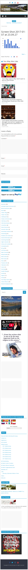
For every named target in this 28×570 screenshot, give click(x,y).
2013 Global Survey (7, 450)
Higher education (5, 242)
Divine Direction (4, 227)
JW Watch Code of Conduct (7, 463)
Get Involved (4, 442)
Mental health (4, 254)
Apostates (3, 204)
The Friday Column (5, 279)
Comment (4, 138)
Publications (4, 265)
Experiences (3, 440)
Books (2, 210)
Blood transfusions (5, 208)
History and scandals (5, 244)
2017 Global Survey (7, 458)
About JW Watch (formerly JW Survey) (9, 436)
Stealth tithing (4, 271)
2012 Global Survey (7, 448)
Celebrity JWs (4, 216)
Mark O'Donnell (4, 252)
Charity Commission (5, 219)
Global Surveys (4, 444)
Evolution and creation (6, 235)
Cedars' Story (4, 214)
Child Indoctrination (5, 223)
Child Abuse (3, 221)
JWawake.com (4, 469)
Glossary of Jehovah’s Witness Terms (11, 473)
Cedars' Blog (4, 212)
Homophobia (4, 246)
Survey (2, 277)
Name (3, 158)
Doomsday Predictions (6, 231)
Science (3, 267)
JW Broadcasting (4, 461)
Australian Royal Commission (7, 206)
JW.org (2, 248)
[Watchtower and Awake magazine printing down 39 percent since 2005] (8, 85)
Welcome (3, 478)
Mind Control (4, 256)
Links (2, 471)
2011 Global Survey (7, 446)
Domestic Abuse (4, 229)
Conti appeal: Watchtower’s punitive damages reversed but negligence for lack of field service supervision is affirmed (13, 123)
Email (3, 166)
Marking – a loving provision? (14, 23)
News (2, 260)
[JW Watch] (14, 4)
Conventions (4, 225)
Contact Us (3, 438)
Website (3, 174)
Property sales (4, 263)
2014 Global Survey (7, 452)
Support (3, 275)
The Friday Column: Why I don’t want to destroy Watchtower (13, 79)
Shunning (3, 269)
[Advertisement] (11, 369)
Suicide (2, 273)
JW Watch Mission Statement (7, 465)
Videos (2, 475)
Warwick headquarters (6, 283)
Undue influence (4, 281)
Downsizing (3, 233)
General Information (5, 237)
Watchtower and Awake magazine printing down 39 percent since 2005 (12, 100)
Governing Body (4, 239)
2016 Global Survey (7, 456)
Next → (24, 54)
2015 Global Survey (7, 454)
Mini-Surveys (4, 258)
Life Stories (3, 250)
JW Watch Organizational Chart (8, 467)
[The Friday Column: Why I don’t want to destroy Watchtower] (8, 64)
